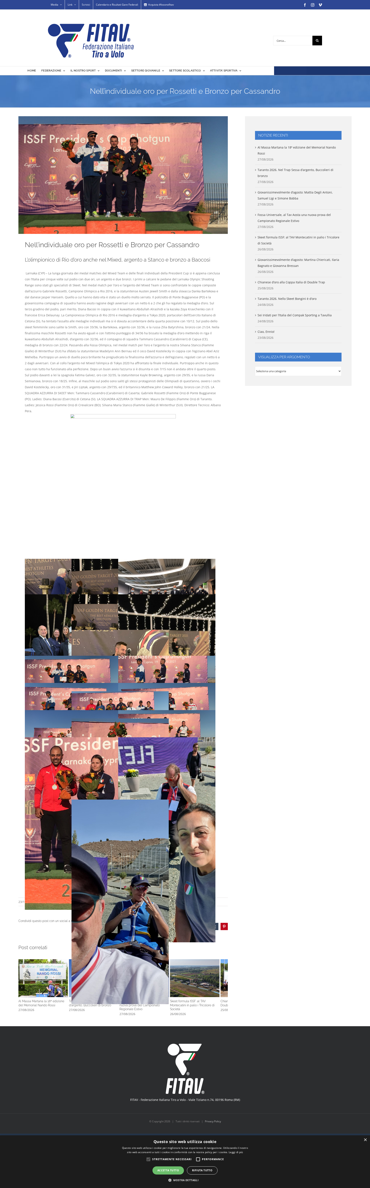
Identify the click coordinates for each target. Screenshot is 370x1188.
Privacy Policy (213, 1132)
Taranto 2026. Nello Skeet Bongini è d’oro (287, 299)
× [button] (365, 1140)
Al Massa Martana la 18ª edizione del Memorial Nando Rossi (53, 986)
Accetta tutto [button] (168, 1170)
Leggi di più (236, 1152)
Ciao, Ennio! (266, 332)
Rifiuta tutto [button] (202, 1170)
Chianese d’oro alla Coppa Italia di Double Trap (291, 282)
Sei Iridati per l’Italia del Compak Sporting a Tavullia (295, 315)
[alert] (185, 1161)
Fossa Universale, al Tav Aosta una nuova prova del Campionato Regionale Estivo (193, 986)
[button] (21, 993)
